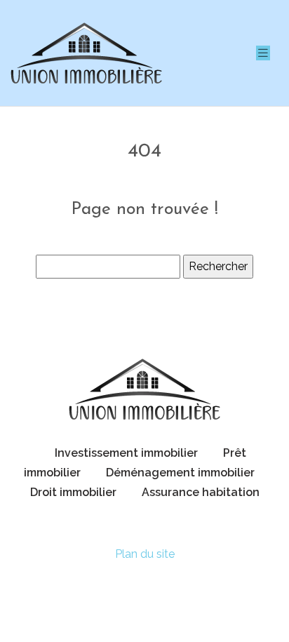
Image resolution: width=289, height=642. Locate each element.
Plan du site (145, 554)
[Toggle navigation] (263, 53)
